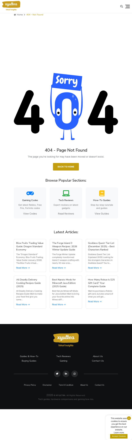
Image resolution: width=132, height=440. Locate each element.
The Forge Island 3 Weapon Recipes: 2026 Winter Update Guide (64, 246)
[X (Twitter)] (57, 374)
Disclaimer (47, 385)
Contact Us (98, 360)
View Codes (30, 213)
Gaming (63, 360)
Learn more (119, 432)
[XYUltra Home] (11, 6)
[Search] (121, 6)
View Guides (102, 213)
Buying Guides (29, 360)
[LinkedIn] (66, 374)
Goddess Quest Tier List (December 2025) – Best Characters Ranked (101, 246)
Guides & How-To (29, 356)
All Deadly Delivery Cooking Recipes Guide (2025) (28, 283)
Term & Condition (66, 385)
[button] (127, 6)
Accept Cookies (119, 436)
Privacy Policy (30, 385)
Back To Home (66, 166)
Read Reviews (66, 213)
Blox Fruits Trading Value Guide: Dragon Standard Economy (29, 246)
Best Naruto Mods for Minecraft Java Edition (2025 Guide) (64, 283)
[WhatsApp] (74, 374)
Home (19, 14)
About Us (98, 356)
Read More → (23, 267)
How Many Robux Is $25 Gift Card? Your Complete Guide (101, 283)
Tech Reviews (63, 356)
